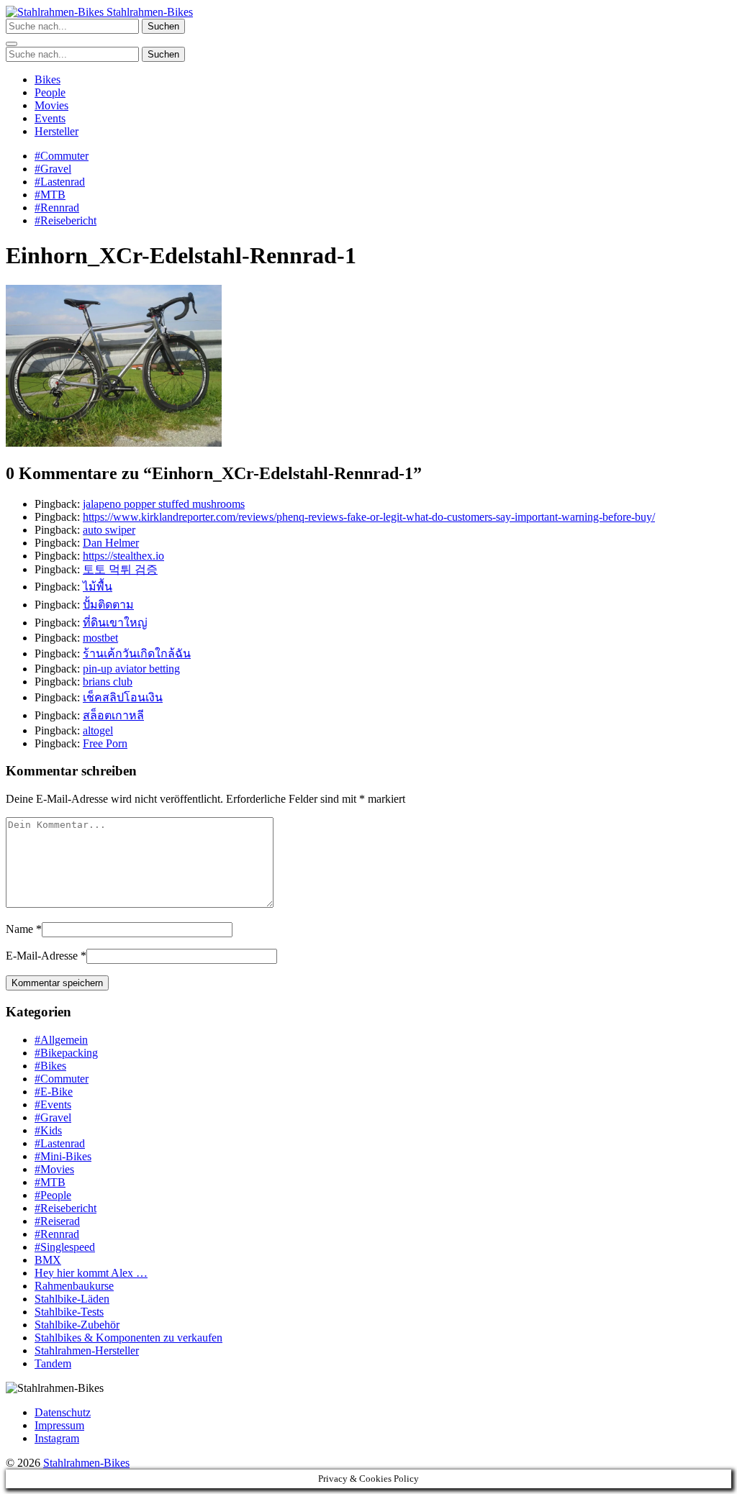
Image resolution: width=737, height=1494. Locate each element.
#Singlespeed (65, 1247)
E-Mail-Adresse (42, 955)
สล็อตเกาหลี (113, 715)
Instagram (57, 1438)
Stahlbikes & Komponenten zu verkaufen (128, 1337)
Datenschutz (63, 1412)
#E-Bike (54, 1091)
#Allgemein (61, 1040)
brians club (107, 681)
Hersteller (56, 131)
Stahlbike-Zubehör (77, 1324)
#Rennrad (57, 207)
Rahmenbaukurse (74, 1286)
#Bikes (50, 1066)
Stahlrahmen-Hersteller (87, 1350)
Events (50, 118)
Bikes (47, 79)
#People (53, 1195)
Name (19, 929)
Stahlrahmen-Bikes (148, 12)
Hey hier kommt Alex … (91, 1273)
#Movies (54, 1169)
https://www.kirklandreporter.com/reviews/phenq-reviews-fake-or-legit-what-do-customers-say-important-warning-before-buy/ (369, 517)
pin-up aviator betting (131, 668)
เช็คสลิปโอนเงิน (123, 697)
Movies (51, 105)
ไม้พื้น (97, 586)
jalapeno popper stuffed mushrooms (164, 504)
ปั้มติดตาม (108, 604)
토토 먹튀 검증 (120, 569)
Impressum (59, 1425)
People (50, 92)
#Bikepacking (66, 1053)
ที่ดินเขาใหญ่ (115, 622)
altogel (98, 730)
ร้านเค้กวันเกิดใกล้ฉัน (137, 653)
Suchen (163, 26)
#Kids (48, 1130)
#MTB (50, 194)
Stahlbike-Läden (72, 1299)
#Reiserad (57, 1221)
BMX (48, 1260)
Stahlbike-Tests (69, 1312)
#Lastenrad (60, 182)
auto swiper (109, 530)
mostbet (100, 638)
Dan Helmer (111, 543)
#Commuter (62, 156)
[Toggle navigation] (11, 44)
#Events (53, 1104)
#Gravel (53, 169)
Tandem (53, 1363)
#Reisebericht (65, 220)
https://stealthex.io (123, 556)
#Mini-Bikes (63, 1156)
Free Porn (105, 743)
